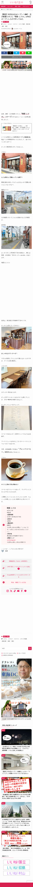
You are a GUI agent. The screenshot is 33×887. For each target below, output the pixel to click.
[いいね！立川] (16, 2)
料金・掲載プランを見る (18, 582)
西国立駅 (28, 24)
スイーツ (15, 24)
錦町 (3, 26)
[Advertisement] (16, 90)
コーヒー (10, 24)
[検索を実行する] (30, 648)
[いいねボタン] (2, 551)
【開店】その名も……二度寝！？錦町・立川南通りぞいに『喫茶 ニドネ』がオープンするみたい (21, 128)
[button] (4, 52)
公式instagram (11, 540)
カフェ (4, 24)
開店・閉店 (5, 21)
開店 (6, 26)
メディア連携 (22, 24)
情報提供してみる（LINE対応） (18, 561)
